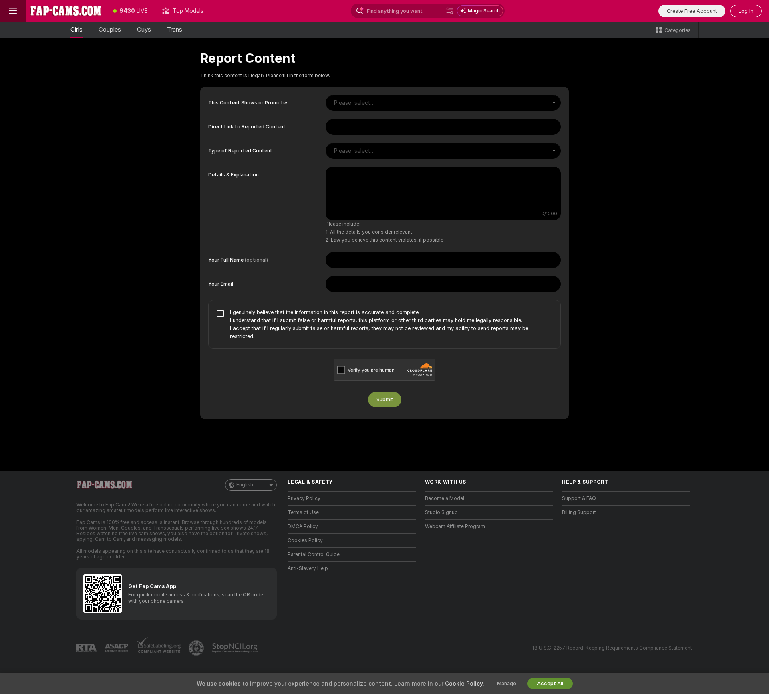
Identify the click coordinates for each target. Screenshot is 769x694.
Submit (384, 399)
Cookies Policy (305, 540)
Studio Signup (441, 512)
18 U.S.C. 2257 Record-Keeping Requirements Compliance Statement (612, 648)
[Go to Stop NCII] (235, 648)
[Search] (449, 10)
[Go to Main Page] (66, 11)
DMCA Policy (303, 526)
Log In (746, 11)
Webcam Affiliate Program (455, 526)
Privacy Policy (304, 498)
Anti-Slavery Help (308, 568)
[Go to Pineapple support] (197, 648)
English (244, 485)
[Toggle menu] (13, 11)
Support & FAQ (579, 498)
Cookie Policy (464, 683)
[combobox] (443, 103)
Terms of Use (303, 512)
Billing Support (579, 512)
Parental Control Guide (314, 554)
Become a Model (444, 498)
